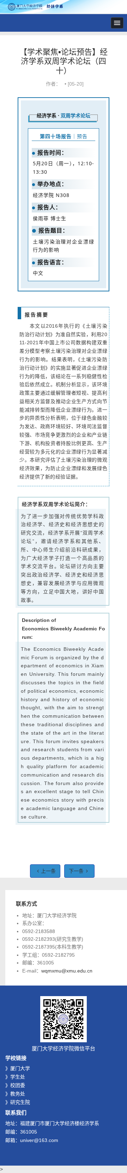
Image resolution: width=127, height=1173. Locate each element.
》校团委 (15, 1085)
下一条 (76, 871)
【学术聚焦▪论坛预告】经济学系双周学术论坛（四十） (63, 61)
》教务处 (15, 1094)
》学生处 (15, 1077)
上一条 (48, 871)
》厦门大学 (17, 1068)
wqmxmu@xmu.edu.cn (66, 971)
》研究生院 (17, 1102)
